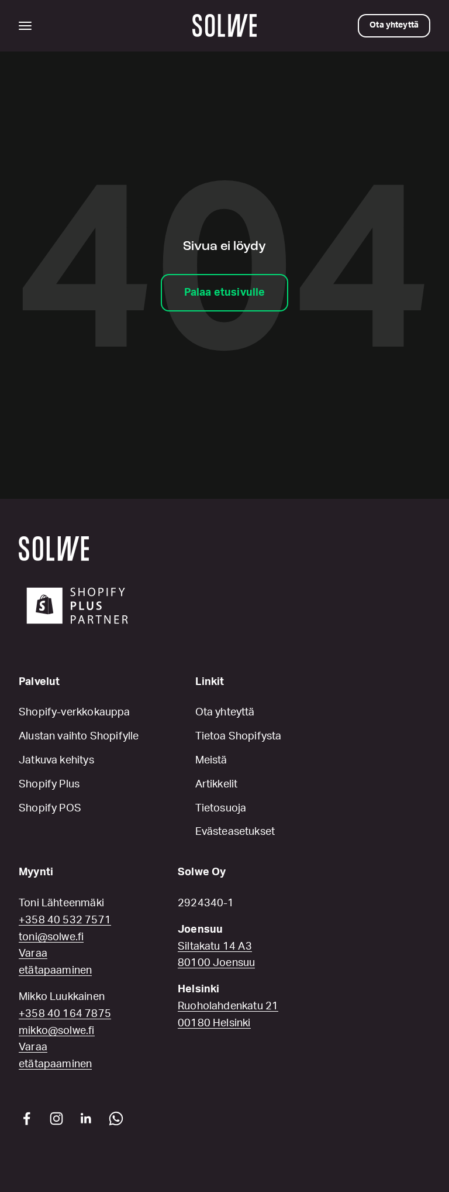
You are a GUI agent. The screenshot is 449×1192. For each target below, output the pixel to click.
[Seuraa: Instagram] (56, 1118)
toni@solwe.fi (51, 937)
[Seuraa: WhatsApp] (116, 1118)
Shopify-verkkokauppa (74, 712)
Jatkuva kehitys (56, 760)
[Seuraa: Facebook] (26, 1118)
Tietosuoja (221, 808)
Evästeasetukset (235, 832)
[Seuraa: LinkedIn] (86, 1118)
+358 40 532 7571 (65, 920)
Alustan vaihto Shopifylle (79, 736)
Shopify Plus (49, 784)
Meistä (211, 760)
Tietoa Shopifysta (238, 736)
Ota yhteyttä (225, 712)
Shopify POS (50, 808)
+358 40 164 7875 (65, 1014)
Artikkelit (216, 784)
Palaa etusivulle (224, 292)
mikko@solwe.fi (57, 1031)
